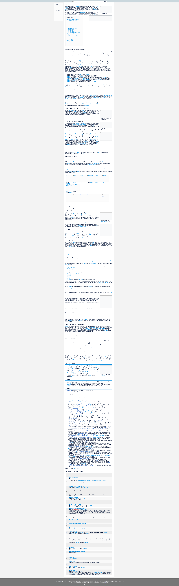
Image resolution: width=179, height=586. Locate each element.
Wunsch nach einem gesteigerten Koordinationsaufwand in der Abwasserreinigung (79, 347)
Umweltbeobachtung (70, 250)
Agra (78, 221)
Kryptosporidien (69, 274)
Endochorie (69, 148)
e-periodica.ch (87, 451)
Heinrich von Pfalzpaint (77, 260)
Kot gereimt (70, 464)
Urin (92, 168)
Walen (78, 129)
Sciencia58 (76, 571)
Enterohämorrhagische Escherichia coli (73, 273)
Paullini (73, 261)
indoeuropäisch (69, 53)
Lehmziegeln (92, 235)
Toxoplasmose (69, 279)
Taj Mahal (73, 222)
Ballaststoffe (80, 92)
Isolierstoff (72, 237)
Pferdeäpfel (97, 136)
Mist (106, 60)
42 (96, 367)
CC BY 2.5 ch (83, 567)
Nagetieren (70, 78)
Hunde (74, 171)
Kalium (96, 252)
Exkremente (83, 374)
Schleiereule (99, 158)
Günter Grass (74, 369)
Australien (67, 233)
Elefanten (75, 111)
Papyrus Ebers (75, 259)
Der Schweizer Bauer (85, 421)
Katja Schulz (76, 505)
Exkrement (89, 8)
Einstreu (68, 61)
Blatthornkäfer (95, 139)
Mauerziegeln (67, 235)
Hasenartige (72, 133)
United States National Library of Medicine (88, 407)
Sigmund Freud (67, 340)
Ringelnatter (75, 161)
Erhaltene (66, 326)
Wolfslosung (67, 191)
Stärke (95, 92)
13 (96, 159)
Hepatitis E (73, 267)
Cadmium (100, 283)
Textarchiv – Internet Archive (91, 434)
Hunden (76, 79)
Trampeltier (74, 476)
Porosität (90, 236)
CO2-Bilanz (73, 235)
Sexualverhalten (98, 79)
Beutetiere (70, 192)
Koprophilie (68, 80)
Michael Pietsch (93, 455)
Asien (74, 213)
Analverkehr (104, 359)
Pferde (71, 136)
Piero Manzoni (73, 368)
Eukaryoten (92, 103)
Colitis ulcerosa (100, 282)
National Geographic (94, 412)
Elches (91, 182)
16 (104, 168)
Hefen (79, 103)
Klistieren (85, 357)
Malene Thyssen (76, 501)
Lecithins (66, 98)
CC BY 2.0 (91, 505)
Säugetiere (68, 79)
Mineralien (82, 110)
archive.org (99, 452)
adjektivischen (90, 85)
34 (83, 334)
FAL (91, 520)
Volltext (97, 460)
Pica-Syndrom (69, 289)
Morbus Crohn (106, 282)
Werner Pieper (69, 384)
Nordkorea (70, 246)
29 (110, 260)
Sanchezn (75, 532)
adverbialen (84, 85)
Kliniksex (72, 357)
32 (93, 331)
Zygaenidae (86, 542)
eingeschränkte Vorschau (84, 458)
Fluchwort (108, 84)
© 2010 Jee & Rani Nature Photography (104, 197)
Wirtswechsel (90, 286)
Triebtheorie (78, 340)
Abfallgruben (93, 327)
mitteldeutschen (106, 51)
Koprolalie (68, 76)
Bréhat (87, 533)
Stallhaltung (76, 61)
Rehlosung (103, 182)
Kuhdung (90, 213)
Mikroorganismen (104, 91)
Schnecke (74, 201)
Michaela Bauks (88, 455)
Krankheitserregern (82, 226)
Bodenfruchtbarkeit (92, 250)
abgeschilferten (82, 12)
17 (67, 169)
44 (71, 376)
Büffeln (86, 213)
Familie (93, 125)
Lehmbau (67, 231)
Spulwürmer (68, 278)
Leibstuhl (71, 67)
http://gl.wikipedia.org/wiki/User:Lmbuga (100, 480)
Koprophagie (68, 77)
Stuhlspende (70, 442)
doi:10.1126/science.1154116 (89, 448)
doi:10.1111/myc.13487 (106, 427)
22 (96, 225)
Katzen (78, 171)
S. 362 (86, 441)
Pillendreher (75, 139)
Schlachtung (70, 288)
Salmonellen (68, 268)
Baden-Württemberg (97, 437)
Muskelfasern (104, 92)
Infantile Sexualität (68, 341)
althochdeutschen (76, 51)
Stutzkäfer (97, 143)
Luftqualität (79, 225)
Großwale (86, 130)
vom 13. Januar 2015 (79, 422)
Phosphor (91, 252)
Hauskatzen (81, 279)
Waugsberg (81, 532)
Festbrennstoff (91, 212)
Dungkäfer (89, 139)
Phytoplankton (70, 130)
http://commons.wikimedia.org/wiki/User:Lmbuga (85, 480)
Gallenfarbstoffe (106, 95)
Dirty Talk (102, 360)
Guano (93, 243)
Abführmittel (87, 74)
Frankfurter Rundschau (83, 415)
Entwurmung (96, 141)
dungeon (71, 398)
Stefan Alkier (98, 455)
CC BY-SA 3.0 (92, 176)
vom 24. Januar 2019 (84, 430)
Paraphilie (73, 80)
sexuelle (87, 356)
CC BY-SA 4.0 (106, 197)
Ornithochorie (79, 149)
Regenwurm (89, 201)
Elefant (87, 214)
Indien (67, 220)
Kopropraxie (68, 81)
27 (68, 254)
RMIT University (79, 233)
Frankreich (102, 221)
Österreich (74, 55)
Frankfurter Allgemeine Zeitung (96, 422)
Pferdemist (81, 182)
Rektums (70, 320)
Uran (107, 283)
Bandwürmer (69, 275)
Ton (68, 236)
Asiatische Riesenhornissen (91, 164)
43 (79, 370)
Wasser (69, 93)
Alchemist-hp (76, 520)
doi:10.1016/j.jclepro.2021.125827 (97, 420)
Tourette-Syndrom (93, 81)
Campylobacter (69, 270)
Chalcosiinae (77, 542)
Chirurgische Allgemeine (104, 381)
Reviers (73, 168)
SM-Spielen (73, 359)
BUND (85, 411)
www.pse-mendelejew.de (84, 520)
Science (69, 448)
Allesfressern (80, 100)
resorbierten (74, 91)
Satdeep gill (76, 554)
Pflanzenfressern (72, 60)
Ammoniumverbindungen (81, 124)
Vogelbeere (92, 148)
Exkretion (94, 14)
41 (89, 366)
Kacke (70, 84)
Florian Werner (69, 385)
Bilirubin (110, 95)
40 (88, 366)
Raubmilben (76, 116)
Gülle (78, 243)
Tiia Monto (76, 498)
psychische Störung (86, 79)
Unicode (90, 375)
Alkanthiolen (95, 100)
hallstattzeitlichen (88, 329)
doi (76, 451)
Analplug (90, 358)
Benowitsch (72, 558)
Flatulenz (95, 9)
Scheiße (66, 84)
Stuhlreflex (80, 320)
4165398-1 (77, 468)
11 (83, 153)
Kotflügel (91, 53)
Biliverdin (68, 96)
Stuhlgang (90, 66)
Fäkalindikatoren (86, 105)
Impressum (85, 584)
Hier (64, 581)
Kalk (74, 231)
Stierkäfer (103, 141)
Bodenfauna (71, 252)
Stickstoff (88, 252)
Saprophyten (104, 77)
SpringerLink (88, 410)
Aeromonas (68, 271)
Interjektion (79, 85)
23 (85, 226)
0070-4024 (80, 434)
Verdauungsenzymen (92, 95)
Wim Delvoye (76, 373)
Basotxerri (75, 528)
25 (82, 237)
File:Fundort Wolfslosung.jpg (98, 572)
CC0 (81, 571)
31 (96, 300)
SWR (91, 404)
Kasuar (67, 201)
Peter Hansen (103, 375)
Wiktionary (80, 398)
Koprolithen (86, 328)
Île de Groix (106, 221)
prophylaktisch (86, 141)
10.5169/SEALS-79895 (80, 451)
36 (87, 349)
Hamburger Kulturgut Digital (82, 433)
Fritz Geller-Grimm (77, 548)
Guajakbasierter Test (93, 263)
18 (96, 215)
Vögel (69, 158)
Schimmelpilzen (78, 123)
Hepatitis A (68, 267)
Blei (97, 283)
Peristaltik (80, 74)
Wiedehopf (105, 158)
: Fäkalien (70, 391)
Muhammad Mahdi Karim (78, 544)
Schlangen (69, 161)
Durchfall (110, 292)
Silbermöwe (72, 533)
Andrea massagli (76, 509)
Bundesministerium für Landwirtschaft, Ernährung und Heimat (95, 435)
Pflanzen (107, 251)
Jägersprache (95, 60)
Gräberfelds (106, 330)
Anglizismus (95, 86)
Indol (85, 100)
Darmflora (109, 91)
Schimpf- (104, 84)
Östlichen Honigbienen (96, 163)
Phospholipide (74, 98)
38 (67, 353)
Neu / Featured (57, 8)
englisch (74, 375)
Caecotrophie (84, 78)
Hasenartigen (76, 78)
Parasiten (70, 286)
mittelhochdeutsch (92, 51)
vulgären (81, 76)
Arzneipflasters (104, 259)
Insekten (68, 163)
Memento (72, 463)
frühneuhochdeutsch (75, 52)
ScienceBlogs (90, 405)
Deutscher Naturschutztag (90, 402)
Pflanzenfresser (77, 133)
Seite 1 (74, 573)
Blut (84, 263)
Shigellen (73, 268)
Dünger (79, 64)
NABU (89, 403)
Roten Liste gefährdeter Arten (81, 143)
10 (75, 131)
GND (74, 468)
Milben (83, 123)
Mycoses (92, 427)
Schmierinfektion (107, 266)
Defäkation (80, 66)
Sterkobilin (83, 96)
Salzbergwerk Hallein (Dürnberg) (100, 328)
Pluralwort (77, 6)
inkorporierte (81, 283)
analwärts (85, 319)
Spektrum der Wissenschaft (84, 401)
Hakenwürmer (69, 276)
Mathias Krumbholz (77, 487)
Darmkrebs (67, 264)
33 (82, 334)
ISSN (78, 434)
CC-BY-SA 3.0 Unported (94, 579)
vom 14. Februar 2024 (80, 437)
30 (92, 261)
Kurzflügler (68, 144)
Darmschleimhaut (96, 97)
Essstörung (86, 289)
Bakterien (66, 103)
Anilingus (107, 359)
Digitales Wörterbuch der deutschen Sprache (78, 396)
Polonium (103, 283)
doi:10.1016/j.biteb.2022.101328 (72, 418)
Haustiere (70, 171)
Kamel (82, 214)
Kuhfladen (96, 182)
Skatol (89, 100)
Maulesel (74, 182)
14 (102, 161)
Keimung (99, 152)
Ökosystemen (70, 110)
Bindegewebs (99, 92)
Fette (93, 92)
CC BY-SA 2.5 (88, 544)
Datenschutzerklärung (91, 584)
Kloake (66, 9)
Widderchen (105, 201)
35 (71, 340)
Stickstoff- (73, 124)
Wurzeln (78, 253)
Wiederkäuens (92, 133)
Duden (71, 54)
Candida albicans (72, 272)
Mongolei (72, 217)
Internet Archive (76, 370)
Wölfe (103, 168)
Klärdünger (90, 234)
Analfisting (67, 360)
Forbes (104, 428)
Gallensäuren (81, 97)
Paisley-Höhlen (76, 333)
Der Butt (95, 369)
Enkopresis (70, 10)
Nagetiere (66, 133)
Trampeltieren (68, 183)
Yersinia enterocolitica (70, 269)
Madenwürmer (69, 277)
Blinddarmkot (84, 134)
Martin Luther (84, 52)
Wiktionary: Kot (69, 390)
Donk (74, 63)
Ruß (96, 220)
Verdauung (107, 100)
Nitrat (85, 124)
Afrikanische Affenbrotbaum (76, 152)
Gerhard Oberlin (69, 383)
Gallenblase (104, 97)
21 (85, 222)
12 (107, 157)
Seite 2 (77, 573)
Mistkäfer (84, 112)
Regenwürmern (81, 250)
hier (60, 581)
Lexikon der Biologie (71, 400)
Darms (94, 8)
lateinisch (67, 7)
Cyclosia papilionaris (77, 538)
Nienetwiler (76, 567)
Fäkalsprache (67, 86)
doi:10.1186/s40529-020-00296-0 (73, 408)
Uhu (66, 169)
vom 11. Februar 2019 (85, 428)
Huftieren (80, 60)
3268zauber (76, 474)
